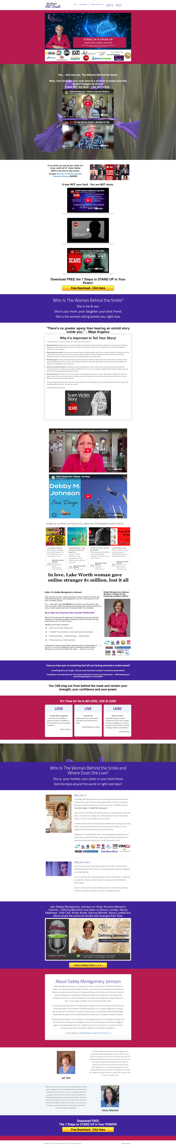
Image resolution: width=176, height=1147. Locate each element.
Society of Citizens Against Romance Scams (67, 175)
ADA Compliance (126, 1143)
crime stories (55, 563)
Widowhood (59, 569)
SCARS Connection (96, 4)
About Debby (82, 4)
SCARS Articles (98, 567)
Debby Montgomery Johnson (58, 561)
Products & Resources (119, 5)
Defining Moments (56, 564)
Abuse (117, 564)
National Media (120, 566)
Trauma (53, 569)
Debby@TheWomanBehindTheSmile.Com (95, 1033)
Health (125, 564)
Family (121, 564)
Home (75, 4)
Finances (54, 566)
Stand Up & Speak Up (109, 5)
